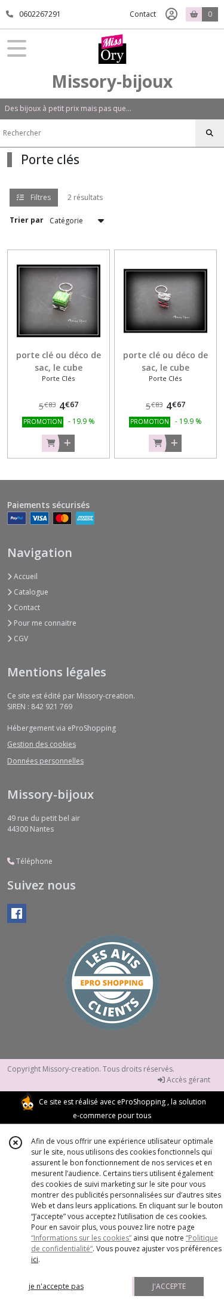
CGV (20, 638)
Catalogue (30, 592)
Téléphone (33, 861)
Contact (143, 14)
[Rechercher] (209, 133)
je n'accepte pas (56, 1286)
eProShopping (141, 1102)
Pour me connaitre (44, 623)
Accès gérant (187, 1080)
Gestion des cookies (41, 744)
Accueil (25, 576)
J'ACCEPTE (169, 1286)
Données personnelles (45, 761)
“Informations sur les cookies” (81, 1238)
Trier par (27, 220)
